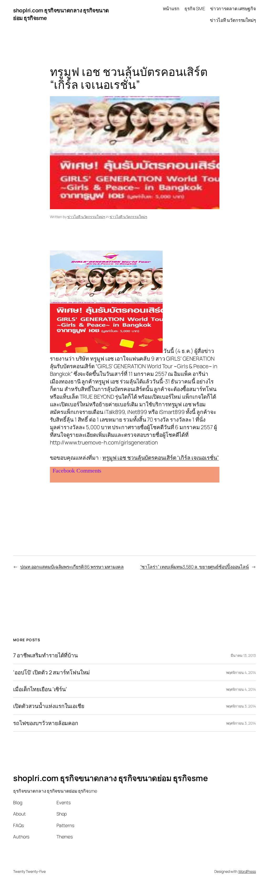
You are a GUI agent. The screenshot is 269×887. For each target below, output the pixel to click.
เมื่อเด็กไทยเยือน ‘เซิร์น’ (40, 689)
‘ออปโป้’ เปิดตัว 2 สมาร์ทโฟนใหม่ (51, 672)
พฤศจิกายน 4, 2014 (241, 672)
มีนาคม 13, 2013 (243, 655)
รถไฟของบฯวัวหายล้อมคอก (45, 723)
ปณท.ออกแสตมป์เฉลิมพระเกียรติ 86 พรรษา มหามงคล (72, 566)
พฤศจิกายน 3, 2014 (241, 706)
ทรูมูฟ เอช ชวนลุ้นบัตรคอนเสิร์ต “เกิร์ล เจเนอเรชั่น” (160, 457)
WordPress (247, 871)
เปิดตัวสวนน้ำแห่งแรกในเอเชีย (48, 706)
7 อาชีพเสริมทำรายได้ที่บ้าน (45, 655)
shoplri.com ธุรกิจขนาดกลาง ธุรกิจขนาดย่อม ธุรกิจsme (110, 777)
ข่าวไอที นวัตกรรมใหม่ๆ (86, 216)
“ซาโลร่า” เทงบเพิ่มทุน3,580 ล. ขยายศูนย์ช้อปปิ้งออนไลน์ (194, 566)
